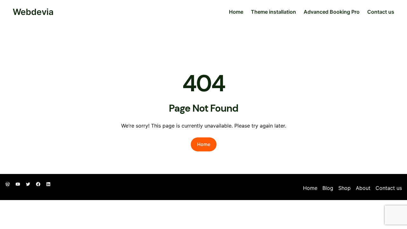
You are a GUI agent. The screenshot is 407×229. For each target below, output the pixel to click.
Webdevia (33, 12)
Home (236, 12)
